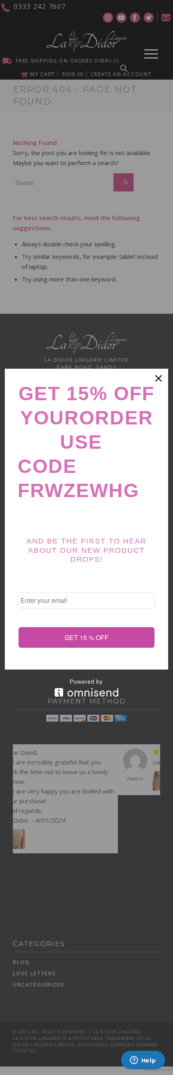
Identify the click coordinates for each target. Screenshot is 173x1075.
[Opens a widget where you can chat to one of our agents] (143, 1061)
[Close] (158, 378)
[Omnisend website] (86, 688)
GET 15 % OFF (87, 637)
